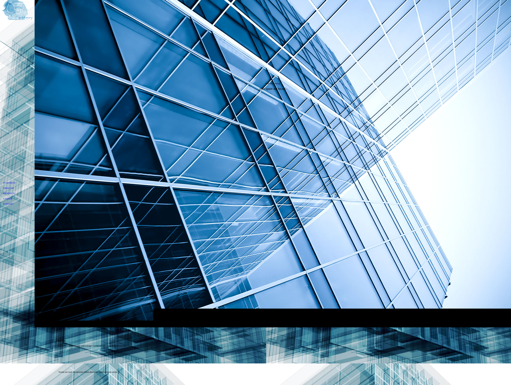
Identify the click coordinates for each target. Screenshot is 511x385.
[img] (273, 163)
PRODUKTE (9, 193)
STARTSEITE (9, 183)
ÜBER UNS (8, 188)
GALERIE (7, 199)
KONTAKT (8, 204)
